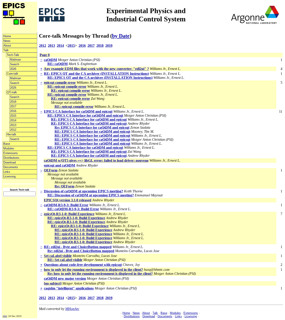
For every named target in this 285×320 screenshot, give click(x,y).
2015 (13, 115)
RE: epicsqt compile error (66, 86)
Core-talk (12, 73)
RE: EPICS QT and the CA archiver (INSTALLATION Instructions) (96, 73)
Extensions (10, 153)
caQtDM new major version (65, 278)
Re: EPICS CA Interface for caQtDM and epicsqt (92, 127)
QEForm (50, 170)
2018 (13, 101)
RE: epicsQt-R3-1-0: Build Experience (76, 218)
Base (6, 143)
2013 (13, 125)
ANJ (5, 316)
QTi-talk (12, 92)
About (7, 45)
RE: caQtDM (57, 64)
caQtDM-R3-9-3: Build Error (66, 205)
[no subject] (52, 283)
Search (14, 64)
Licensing (9, 176)
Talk (6, 50)
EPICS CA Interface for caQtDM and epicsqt (78, 111)
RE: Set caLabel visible (64, 260)
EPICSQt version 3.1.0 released (67, 200)
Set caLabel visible (58, 256)
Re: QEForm (64, 186)
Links (6, 171)
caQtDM (50, 60)
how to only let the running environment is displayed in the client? (93, 269)
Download (9, 162)
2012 (13, 129)
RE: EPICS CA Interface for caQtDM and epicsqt (85, 115)
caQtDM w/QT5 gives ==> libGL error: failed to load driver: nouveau (96, 160)
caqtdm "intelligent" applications (69, 288)
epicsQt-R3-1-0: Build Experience (69, 214)
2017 (13, 106)
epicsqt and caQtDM (59, 165)
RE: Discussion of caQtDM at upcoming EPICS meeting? (90, 195)
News (6, 41)
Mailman (15, 59)
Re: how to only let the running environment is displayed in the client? (100, 273)
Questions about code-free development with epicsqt (83, 265)
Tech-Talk (13, 55)
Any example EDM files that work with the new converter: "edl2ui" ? (96, 69)
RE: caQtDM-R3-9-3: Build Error (73, 209)
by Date (121, 36)
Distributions (11, 157)
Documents (10, 167)
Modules (8, 148)
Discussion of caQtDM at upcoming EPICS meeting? (83, 191)
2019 (108, 45)
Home (7, 36)
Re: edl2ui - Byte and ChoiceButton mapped (80, 251)
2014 (13, 120)
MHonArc (72, 309)
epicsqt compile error (60, 82)
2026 (13, 69)
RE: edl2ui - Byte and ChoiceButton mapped (78, 247)
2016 (13, 111)
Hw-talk (11, 134)
